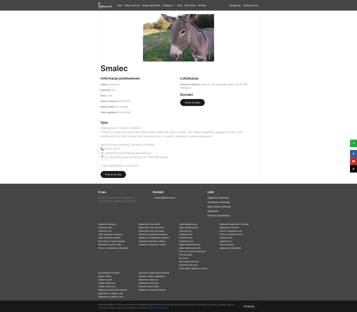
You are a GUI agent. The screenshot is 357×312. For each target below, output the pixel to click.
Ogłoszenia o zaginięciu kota (111, 297)
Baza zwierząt (132, 5)
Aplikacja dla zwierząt (229, 227)
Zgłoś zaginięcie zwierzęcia (110, 234)
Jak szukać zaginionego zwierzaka (154, 273)
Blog (179, 5)
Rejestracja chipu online (149, 224)
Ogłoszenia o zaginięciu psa (110, 293)
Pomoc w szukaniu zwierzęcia (192, 251)
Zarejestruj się (250, 5)
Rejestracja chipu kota (149, 283)
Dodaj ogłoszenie (151, 5)
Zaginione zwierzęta (218, 197)
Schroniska (190, 5)
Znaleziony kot (104, 231)
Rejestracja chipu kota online (151, 231)
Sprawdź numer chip (188, 265)
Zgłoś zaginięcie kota (188, 227)
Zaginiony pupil (105, 280)
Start (120, 5)
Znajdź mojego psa (106, 283)
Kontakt (202, 5)
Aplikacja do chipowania (230, 248)
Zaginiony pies (225, 238)
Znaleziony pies (105, 227)
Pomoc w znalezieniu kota (231, 234)
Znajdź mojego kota (107, 286)
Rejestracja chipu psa (148, 280)
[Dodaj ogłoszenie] (353, 143)
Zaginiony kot (225, 241)
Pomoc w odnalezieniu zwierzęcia (113, 248)
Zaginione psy (185, 231)
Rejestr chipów (104, 276)
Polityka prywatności (219, 215)
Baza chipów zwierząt (219, 206)
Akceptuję (249, 306)
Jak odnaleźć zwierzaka (108, 273)
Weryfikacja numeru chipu (109, 244)
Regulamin (213, 211)
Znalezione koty (186, 241)
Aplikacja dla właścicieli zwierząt (112, 290)
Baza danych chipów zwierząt (111, 241)
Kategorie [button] (168, 5)
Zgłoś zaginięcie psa (188, 224)
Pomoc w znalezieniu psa (230, 231)
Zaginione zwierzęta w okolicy (152, 241)
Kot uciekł (183, 258)
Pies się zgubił (185, 255)
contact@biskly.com (164, 197)
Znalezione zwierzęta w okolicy (153, 244)
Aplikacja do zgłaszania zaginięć (153, 234)
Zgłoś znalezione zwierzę (109, 238)
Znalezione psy (186, 238)
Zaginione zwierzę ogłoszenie (152, 276)
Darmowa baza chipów (149, 286)
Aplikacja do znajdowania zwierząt (154, 238)
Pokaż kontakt (192, 102)
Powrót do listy (113, 174)
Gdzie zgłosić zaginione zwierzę (193, 268)
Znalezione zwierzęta (219, 202)
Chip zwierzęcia (226, 244)
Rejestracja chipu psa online (151, 227)
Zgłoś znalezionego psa (189, 244)
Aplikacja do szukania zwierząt (152, 290)
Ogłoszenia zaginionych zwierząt (234, 224)
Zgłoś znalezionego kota (190, 248)
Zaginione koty (185, 234)
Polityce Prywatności (157, 307)
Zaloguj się (235, 5)
